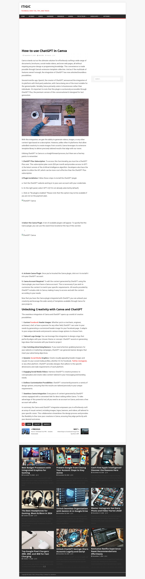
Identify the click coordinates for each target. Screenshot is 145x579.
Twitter (75, 361)
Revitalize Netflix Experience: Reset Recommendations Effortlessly (106, 551)
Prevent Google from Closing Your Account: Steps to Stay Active (71, 470)
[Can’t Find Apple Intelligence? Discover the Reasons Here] (107, 464)
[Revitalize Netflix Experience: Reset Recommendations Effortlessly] (107, 545)
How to (49, 55)
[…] (44, 566)
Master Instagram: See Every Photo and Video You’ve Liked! (106, 509)
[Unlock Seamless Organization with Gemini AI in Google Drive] (72, 505)
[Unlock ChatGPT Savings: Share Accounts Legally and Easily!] (72, 546)
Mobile (40, 16)
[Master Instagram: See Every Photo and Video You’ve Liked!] (107, 505)
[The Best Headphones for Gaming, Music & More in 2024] (38, 507)
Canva (29, 424)
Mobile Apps (94, 16)
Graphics (47, 424)
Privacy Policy (39, 574)
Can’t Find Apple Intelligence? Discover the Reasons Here (106, 469)
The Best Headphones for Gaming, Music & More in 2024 (37, 512)
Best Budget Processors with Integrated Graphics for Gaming (36, 470)
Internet (31, 16)
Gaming (70, 16)
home (23, 16)
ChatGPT (37, 424)
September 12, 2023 (30, 55)
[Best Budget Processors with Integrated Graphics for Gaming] (38, 464)
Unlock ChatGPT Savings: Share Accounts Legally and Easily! (72, 550)
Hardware (50, 16)
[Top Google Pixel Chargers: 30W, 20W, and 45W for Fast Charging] (38, 548)
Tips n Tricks (81, 16)
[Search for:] (107, 79)
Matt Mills (41, 55)
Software (106, 16)
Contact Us (47, 574)
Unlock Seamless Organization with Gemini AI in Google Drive (72, 509)
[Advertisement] (72, 32)
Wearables (60, 16)
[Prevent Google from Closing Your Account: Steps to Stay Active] (72, 464)
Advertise (53, 574)
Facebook (34, 322)
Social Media (36, 358)
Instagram (82, 361)
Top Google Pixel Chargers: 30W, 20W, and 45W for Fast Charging (35, 554)
